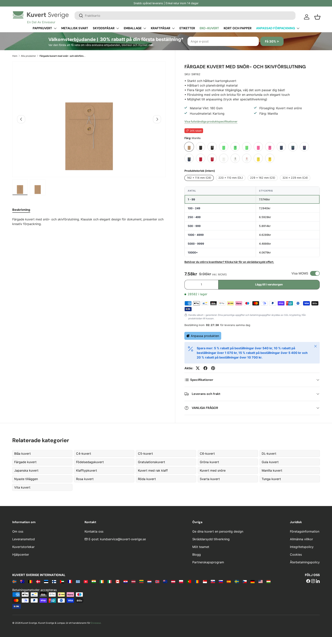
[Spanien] (229, 581)
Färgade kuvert (25, 462)
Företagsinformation (304, 531)
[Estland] (46, 581)
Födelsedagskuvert (90, 462)
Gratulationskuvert (151, 462)
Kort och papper (237, 28)
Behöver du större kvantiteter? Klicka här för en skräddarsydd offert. (229, 261)
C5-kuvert (145, 453)
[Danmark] (38, 581)
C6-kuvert (207, 453)
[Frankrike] (70, 581)
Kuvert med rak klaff (153, 470)
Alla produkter (28, 55)
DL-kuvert (269, 453)
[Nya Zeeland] (165, 581)
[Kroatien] (126, 581)
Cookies (296, 554)
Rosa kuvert (85, 479)
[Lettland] (133, 581)
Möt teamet (200, 547)
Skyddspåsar (104, 28)
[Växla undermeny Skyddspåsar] (117, 28)
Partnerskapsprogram (208, 562)
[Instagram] (313, 581)
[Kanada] (117, 581)
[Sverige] (237, 581)
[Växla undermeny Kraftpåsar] (173, 28)
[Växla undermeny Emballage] (144, 28)
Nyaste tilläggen (26, 479)
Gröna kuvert (209, 462)
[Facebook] (308, 581)
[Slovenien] (221, 581)
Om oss (17, 531)
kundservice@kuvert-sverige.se (123, 539)
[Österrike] (173, 581)
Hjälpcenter (20, 554)
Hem (14, 55)
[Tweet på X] (198, 368)
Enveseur (95, 622)
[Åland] (14, 581)
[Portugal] (189, 581)
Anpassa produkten (205, 336)
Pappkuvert (42, 28)
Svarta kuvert (210, 479)
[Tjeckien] (245, 581)
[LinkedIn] (318, 581)
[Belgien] (30, 581)
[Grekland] (78, 581)
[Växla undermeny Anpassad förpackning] (298, 28)
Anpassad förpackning (275, 28)
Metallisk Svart (74, 28)
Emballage (133, 28)
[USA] (260, 581)
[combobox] (185, 15)
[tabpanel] (89, 221)
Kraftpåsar (160, 28)
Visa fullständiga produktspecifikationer (210, 121)
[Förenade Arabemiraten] (62, 581)
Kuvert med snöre (213, 470)
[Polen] (181, 581)
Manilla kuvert (272, 470)
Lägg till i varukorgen (269, 284)
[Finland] (54, 581)
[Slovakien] (213, 581)
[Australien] (22, 581)
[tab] (21, 209)
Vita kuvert (22, 487)
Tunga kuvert (271, 479)
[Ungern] (268, 581)
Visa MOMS (299, 273)
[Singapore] (205, 581)
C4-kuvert (83, 453)
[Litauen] (141, 581)
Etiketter (187, 28)
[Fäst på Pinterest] (213, 368)
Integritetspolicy (302, 547)
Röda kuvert (147, 479)
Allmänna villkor (301, 539)
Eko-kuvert (209, 28)
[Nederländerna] (149, 581)
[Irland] (102, 581)
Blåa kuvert (22, 453)
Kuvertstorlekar (23, 547)
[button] (317, 17)
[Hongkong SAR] (86, 581)
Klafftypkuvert (86, 470)
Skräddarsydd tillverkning (211, 539)
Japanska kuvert (26, 470)
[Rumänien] (197, 581)
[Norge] (157, 581)
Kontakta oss (94, 531)
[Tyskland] (253, 581)
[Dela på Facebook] (205, 368)
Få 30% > (272, 41)
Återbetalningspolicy (305, 562)
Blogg (196, 554)
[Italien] (110, 581)
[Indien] (94, 581)
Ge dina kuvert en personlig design (217, 531)
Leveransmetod (23, 539)
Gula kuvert (270, 462)
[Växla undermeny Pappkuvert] (55, 28)
